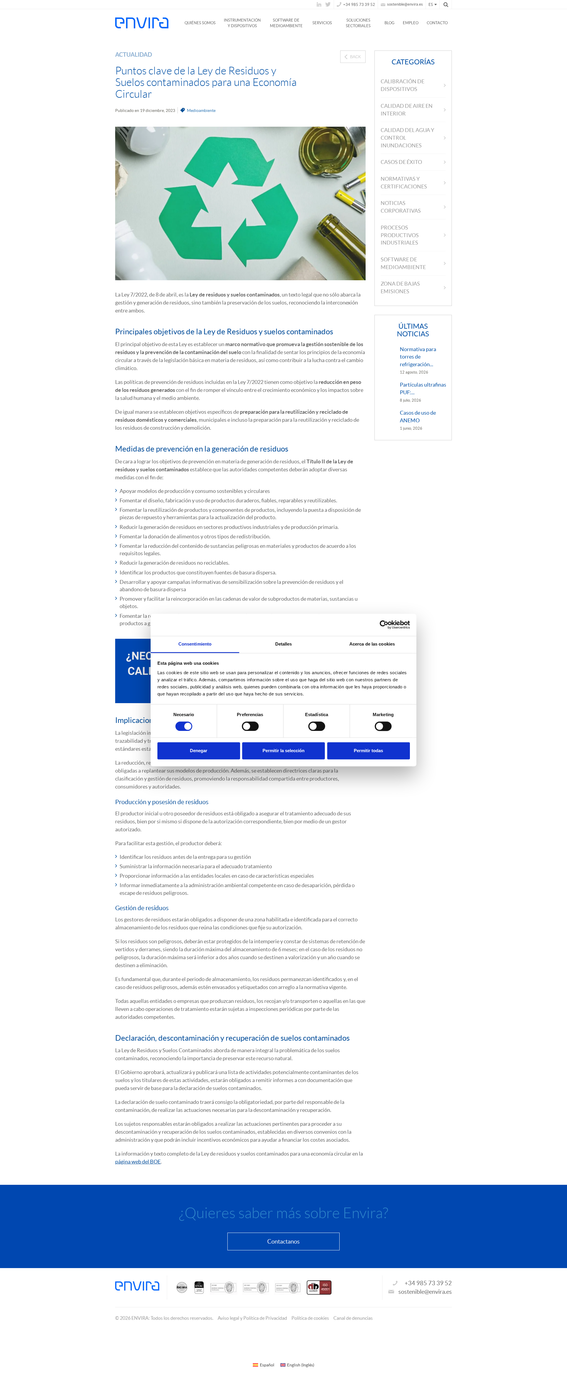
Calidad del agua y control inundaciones (407, 137)
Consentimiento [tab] (194, 643)
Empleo (410, 23)
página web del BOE (138, 1162)
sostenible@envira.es (404, 4)
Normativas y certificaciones (404, 183)
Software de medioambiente (286, 23)
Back (355, 56)
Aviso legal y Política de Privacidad (252, 1318)
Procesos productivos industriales (400, 235)
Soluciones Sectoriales (358, 23)
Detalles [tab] (283, 643)
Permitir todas (368, 750)
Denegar (198, 750)
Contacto (437, 23)
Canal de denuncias (353, 1318)
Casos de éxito (401, 162)
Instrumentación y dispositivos (242, 23)
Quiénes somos (200, 23)
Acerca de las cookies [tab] (372, 643)
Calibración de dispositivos (402, 85)
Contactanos (283, 1241)
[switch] (250, 726)
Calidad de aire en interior (407, 110)
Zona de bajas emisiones (400, 287)
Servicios (322, 23)
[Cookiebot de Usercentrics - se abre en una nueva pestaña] (384, 624)
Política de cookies (310, 1318)
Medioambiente (201, 110)
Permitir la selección (283, 750)
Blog (389, 23)
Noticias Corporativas (401, 207)
